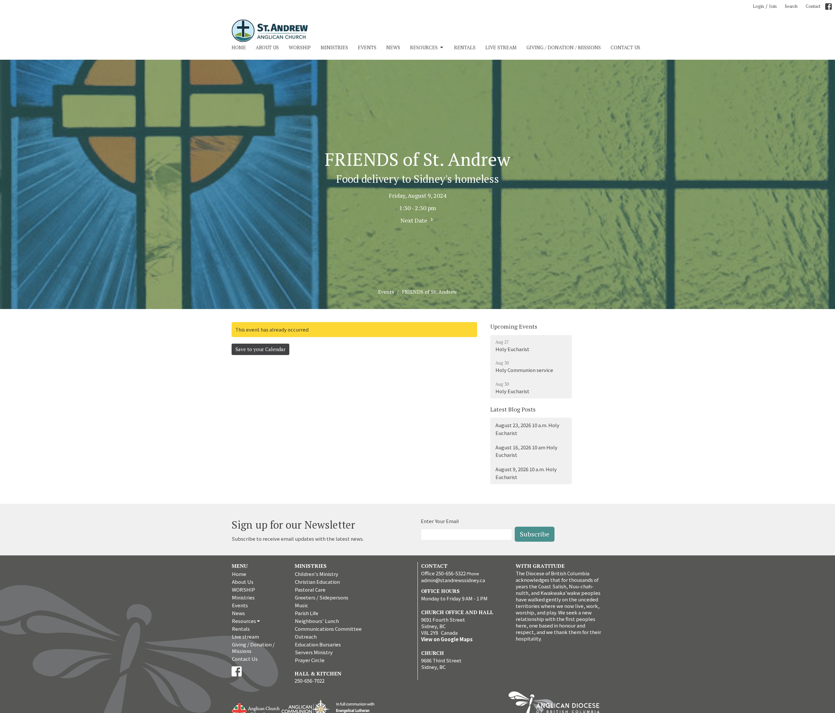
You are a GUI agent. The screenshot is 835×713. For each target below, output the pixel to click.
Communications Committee (328, 628)
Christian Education (317, 581)
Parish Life (306, 613)
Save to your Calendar (260, 349)
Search (791, 6)
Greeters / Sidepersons (321, 597)
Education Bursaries (318, 644)
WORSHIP (300, 47)
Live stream (501, 47)
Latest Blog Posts (513, 409)
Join (773, 6)
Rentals (465, 47)
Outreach (306, 636)
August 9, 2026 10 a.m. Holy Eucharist (526, 473)
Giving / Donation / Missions (563, 47)
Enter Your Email (440, 521)
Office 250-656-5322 (443, 573)
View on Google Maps (447, 639)
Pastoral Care (310, 589)
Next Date (415, 220)
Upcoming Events (513, 326)
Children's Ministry (316, 573)
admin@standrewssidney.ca (453, 580)
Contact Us (625, 47)
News (393, 47)
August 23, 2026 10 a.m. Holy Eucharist (527, 429)
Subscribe (534, 534)
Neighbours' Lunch (317, 620)
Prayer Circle (310, 660)
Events (367, 47)
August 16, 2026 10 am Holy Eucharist (526, 451)
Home (239, 47)
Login (758, 6)
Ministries (334, 47)
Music (301, 605)
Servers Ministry (314, 652)
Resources (424, 47)
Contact (813, 6)
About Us (267, 47)
